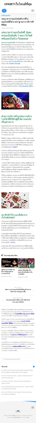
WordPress (17, 417)
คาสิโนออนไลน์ (5, 15)
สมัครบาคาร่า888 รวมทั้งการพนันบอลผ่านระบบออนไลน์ (8, 271)
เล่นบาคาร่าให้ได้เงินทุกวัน (19, 334)
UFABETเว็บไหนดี (14, 63)
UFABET (15, 147)
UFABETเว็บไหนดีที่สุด (18, 4)
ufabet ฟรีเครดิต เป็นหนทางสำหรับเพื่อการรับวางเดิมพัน (25, 272)
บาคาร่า (13, 242)
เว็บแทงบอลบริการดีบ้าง (26, 86)
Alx (28, 417)
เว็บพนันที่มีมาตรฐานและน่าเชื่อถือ (24, 313)
